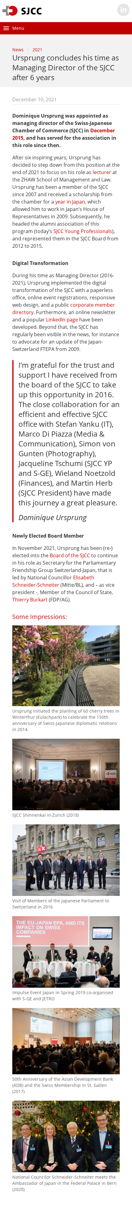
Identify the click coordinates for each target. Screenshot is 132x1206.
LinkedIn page (62, 319)
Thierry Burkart (30, 599)
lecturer (102, 172)
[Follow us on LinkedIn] (123, 10)
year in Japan (70, 201)
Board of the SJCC (70, 555)
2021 (37, 50)
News (18, 50)
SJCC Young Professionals (82, 231)
